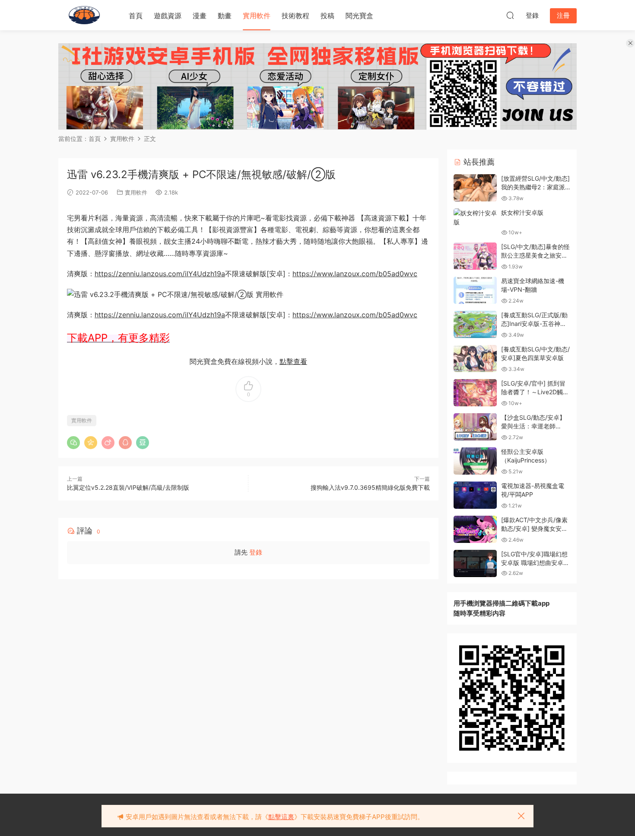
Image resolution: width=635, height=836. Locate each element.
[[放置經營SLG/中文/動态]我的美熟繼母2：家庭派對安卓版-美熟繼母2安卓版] (475, 187)
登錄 (255, 552)
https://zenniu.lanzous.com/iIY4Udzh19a (160, 273)
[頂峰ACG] (84, 15)
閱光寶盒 (359, 15)
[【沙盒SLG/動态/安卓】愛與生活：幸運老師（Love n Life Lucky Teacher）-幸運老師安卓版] (475, 426)
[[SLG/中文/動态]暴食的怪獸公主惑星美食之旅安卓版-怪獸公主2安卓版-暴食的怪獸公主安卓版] (475, 256)
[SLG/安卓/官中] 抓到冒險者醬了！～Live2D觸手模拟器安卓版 (535, 392)
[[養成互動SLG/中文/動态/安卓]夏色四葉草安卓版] (475, 358)
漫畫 (199, 15)
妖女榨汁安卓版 (522, 212)
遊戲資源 (167, 15)
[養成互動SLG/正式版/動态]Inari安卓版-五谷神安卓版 (534, 323)
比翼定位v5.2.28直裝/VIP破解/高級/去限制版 (128, 487)
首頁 (136, 15)
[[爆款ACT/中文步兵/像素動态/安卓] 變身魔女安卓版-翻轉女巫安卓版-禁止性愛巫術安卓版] (475, 529)
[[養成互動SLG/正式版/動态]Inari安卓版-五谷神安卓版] (475, 324)
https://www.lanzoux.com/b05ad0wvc (354, 273)
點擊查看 (293, 361)
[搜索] (510, 15)
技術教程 (295, 15)
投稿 (327, 15)
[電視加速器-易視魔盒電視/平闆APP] (475, 495)
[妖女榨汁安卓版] (475, 217)
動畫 (225, 15)
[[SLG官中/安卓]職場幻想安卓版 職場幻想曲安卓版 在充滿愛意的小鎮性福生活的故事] (475, 563)
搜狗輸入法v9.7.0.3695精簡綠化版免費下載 (370, 487)
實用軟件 (256, 15)
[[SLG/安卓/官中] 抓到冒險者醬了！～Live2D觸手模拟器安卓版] (475, 392)
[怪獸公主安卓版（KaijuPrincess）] (475, 461)
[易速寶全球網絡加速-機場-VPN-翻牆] (475, 290)
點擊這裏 (281, 817)
